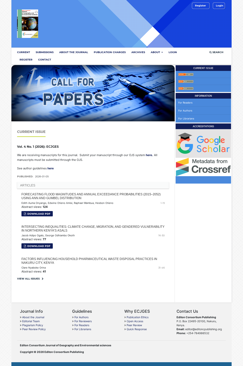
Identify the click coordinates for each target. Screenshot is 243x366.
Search (217, 52)
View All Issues (28, 278)
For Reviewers (83, 321)
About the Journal (73, 52)
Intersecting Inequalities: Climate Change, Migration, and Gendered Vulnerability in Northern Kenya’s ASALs (93, 228)
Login (173, 52)
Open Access (135, 321)
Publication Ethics (137, 317)
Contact (44, 59)
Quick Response (137, 329)
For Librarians (186, 118)
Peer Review (134, 325)
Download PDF (38, 213)
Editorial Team (31, 321)
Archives (138, 52)
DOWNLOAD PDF (38, 245)
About (156, 52)
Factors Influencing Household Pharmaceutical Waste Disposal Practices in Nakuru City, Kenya (89, 260)
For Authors (185, 110)
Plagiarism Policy (32, 325)
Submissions (45, 52)
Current (23, 52)
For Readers (185, 102)
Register (26, 59)
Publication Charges (110, 52)
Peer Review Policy (34, 329)
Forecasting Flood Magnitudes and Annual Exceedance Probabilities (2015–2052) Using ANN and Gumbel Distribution (91, 196)
